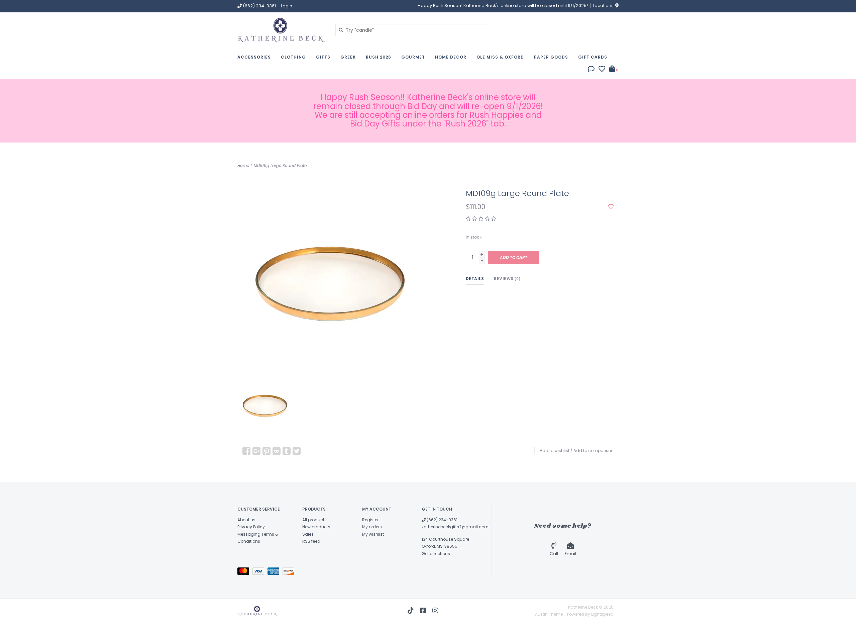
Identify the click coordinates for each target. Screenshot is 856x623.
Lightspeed (602, 614)
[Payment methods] (244, 572)
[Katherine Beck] (281, 29)
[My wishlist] (602, 69)
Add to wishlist (554, 450)
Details (475, 278)
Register (370, 520)
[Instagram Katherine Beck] (435, 610)
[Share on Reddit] (277, 451)
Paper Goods (551, 57)
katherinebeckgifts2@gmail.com (455, 527)
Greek (348, 57)
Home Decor (450, 57)
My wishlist (373, 534)
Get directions (436, 553)
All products (314, 520)
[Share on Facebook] (246, 451)
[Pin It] (266, 451)
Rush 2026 (378, 57)
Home (243, 165)
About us (246, 520)
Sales (308, 534)
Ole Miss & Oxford (500, 57)
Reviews (507, 278)
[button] (591, 69)
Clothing (293, 57)
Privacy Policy (251, 527)
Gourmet (413, 57)
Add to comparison (593, 450)
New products (316, 527)
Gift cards (592, 57)
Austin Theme (549, 614)
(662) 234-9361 (441, 520)
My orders (372, 527)
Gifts (323, 57)
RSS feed (311, 541)
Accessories (254, 57)
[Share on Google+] (256, 451)
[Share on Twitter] (297, 451)
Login (286, 6)
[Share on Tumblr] (287, 451)
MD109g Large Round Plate (280, 165)
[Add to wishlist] (611, 206)
